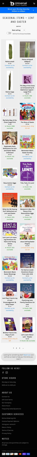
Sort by (18, 26)
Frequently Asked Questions (11, 409)
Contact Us (5, 397)
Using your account (8, 424)
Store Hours (6, 406)
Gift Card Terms (7, 400)
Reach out (27, 355)
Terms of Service (7, 430)
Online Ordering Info (9, 418)
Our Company (6, 403)
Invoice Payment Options (10, 421)
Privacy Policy (6, 433)
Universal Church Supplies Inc (14, 451)
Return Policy (6, 427)
